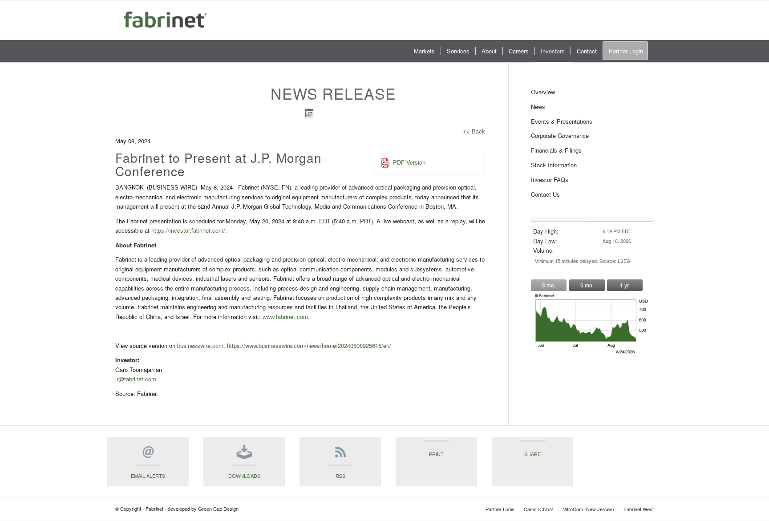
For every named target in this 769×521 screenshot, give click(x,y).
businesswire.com (200, 345)
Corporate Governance (560, 135)
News (538, 106)
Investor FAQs (549, 179)
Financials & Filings (556, 150)
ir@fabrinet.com (135, 379)
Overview (543, 92)
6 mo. (587, 285)
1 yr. (625, 285)
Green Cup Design (218, 508)
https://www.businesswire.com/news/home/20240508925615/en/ (309, 345)
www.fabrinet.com (285, 316)
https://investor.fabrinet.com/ (188, 230)
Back (478, 131)
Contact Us (545, 194)
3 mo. (548, 285)
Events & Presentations (561, 121)
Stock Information (554, 165)
